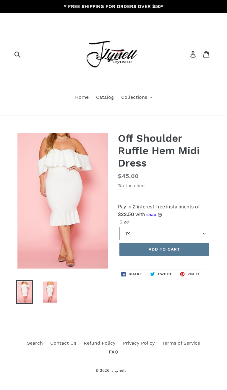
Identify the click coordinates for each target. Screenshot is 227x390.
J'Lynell (118, 370)
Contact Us (63, 343)
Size (124, 222)
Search (35, 343)
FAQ (113, 352)
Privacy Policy (139, 343)
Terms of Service (181, 343)
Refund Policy (100, 343)
